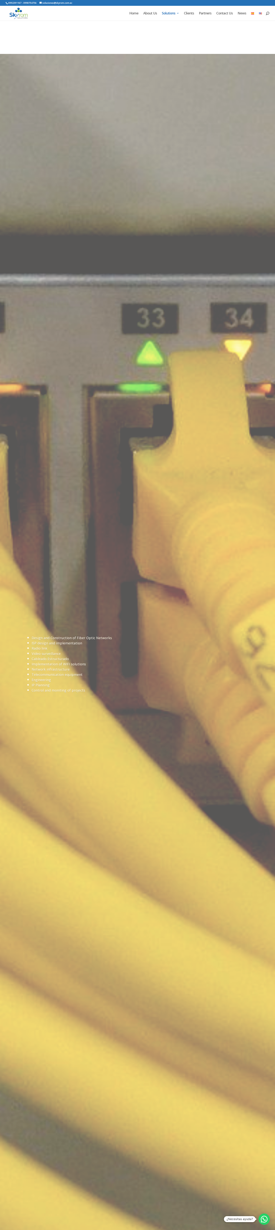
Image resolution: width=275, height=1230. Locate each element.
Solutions (168, 13)
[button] (264, 1219)
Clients (189, 13)
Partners (205, 13)
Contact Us (224, 13)
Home (133, 13)
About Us (150, 13)
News (242, 13)
